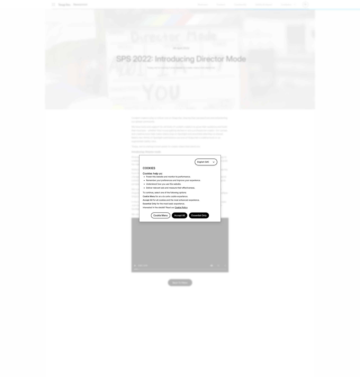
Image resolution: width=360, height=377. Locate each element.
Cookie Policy (181, 207)
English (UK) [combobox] (203, 162)
